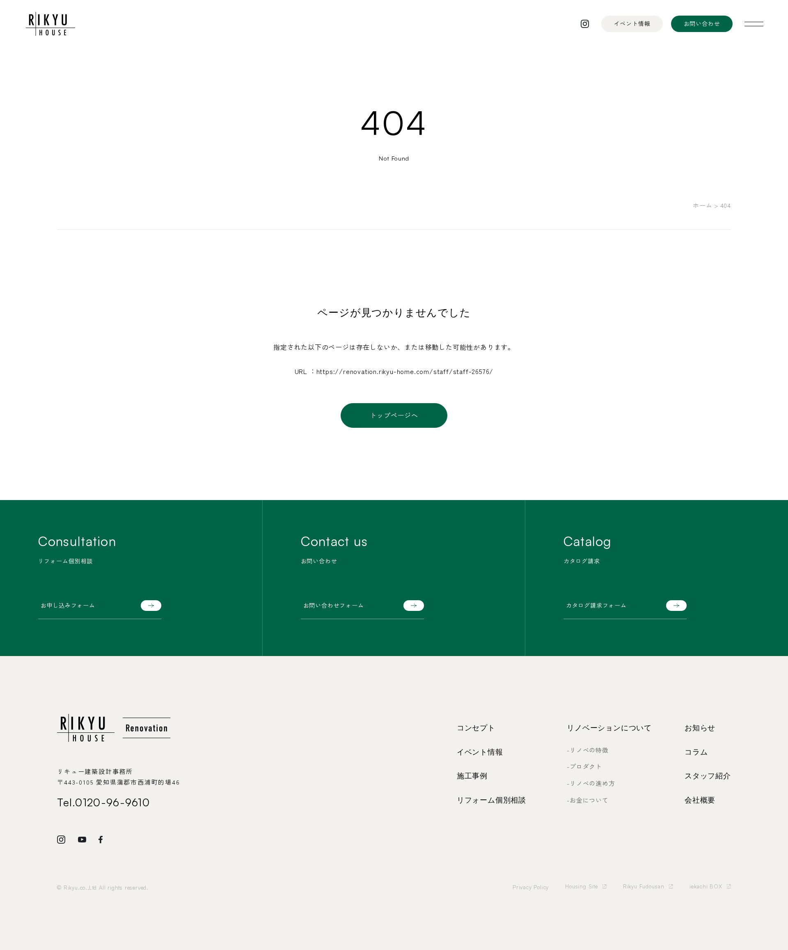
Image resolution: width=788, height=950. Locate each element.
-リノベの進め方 (591, 783)
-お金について (588, 800)
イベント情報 (480, 752)
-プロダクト (584, 766)
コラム (696, 752)
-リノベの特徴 (588, 750)
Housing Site (581, 886)
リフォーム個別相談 (491, 800)
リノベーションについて (609, 728)
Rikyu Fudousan (643, 886)
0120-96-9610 (112, 802)
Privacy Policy (531, 887)
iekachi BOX (706, 886)
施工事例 (472, 776)
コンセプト (476, 728)
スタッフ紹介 (708, 776)
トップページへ (394, 415)
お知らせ (700, 728)
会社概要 (700, 800)
